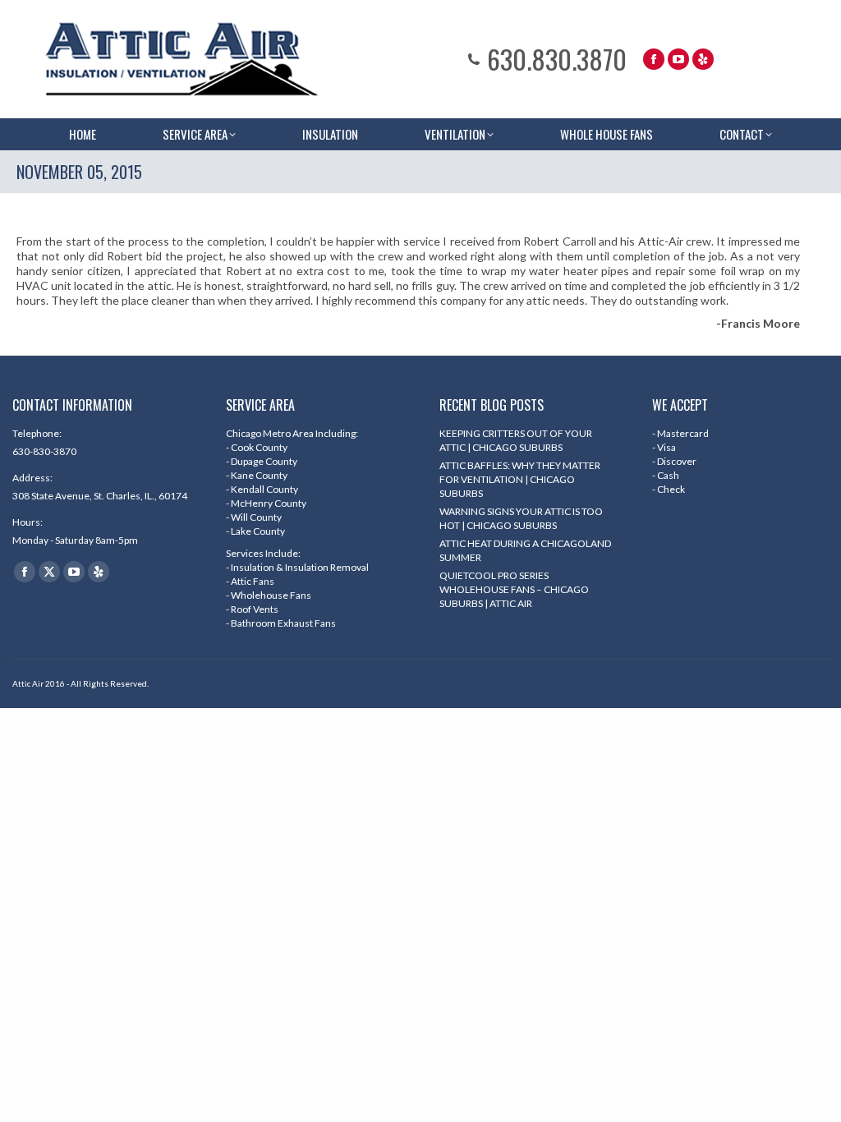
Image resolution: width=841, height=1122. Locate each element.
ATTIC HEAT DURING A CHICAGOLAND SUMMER (525, 550)
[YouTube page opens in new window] (678, 59)
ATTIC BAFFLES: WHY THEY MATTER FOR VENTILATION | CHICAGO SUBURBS (519, 479)
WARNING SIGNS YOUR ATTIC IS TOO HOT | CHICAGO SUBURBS (521, 518)
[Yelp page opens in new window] (703, 59)
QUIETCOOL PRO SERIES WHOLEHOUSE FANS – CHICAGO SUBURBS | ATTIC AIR (514, 589)
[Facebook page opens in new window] (653, 59)
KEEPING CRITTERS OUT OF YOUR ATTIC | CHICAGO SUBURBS (515, 440)
